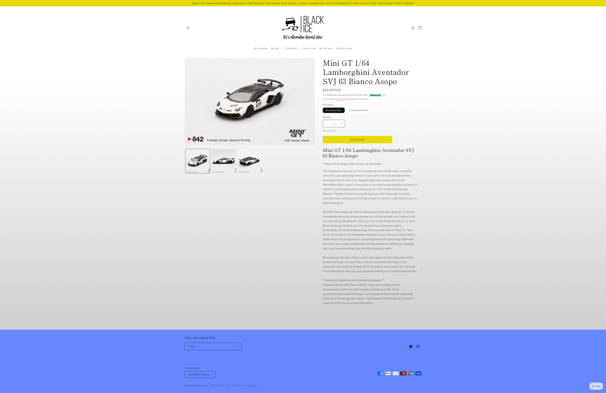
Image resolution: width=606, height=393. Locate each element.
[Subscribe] (237, 346)
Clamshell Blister (360, 111)
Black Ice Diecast (200, 386)
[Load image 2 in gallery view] (223, 161)
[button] (188, 27)
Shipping (340, 99)
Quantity (327, 117)
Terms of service (234, 385)
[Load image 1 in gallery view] (197, 161)
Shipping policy (252, 385)
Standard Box (334, 110)
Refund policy (217, 385)
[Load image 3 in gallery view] (250, 161)
